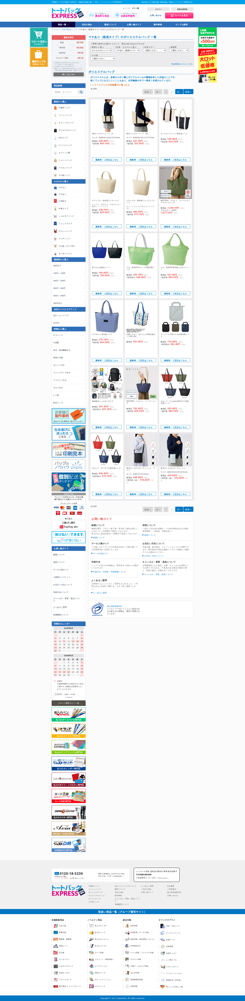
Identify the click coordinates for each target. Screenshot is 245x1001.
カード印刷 (99, 952)
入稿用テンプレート (62, 577)
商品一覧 (62, 24)
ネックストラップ (173, 933)
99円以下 (57, 265)
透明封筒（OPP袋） (174, 980)
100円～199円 (59, 273)
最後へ (188, 91)
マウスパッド (100, 986)
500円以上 (57, 303)
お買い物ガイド (134, 24)
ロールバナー (64, 959)
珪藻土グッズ (100, 973)
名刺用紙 (169, 946)
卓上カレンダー (101, 925)
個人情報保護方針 (114, 606)
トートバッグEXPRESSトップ (64, 29)
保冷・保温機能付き (62, 350)
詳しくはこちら (68, 74)
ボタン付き (58, 387)
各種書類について (61, 614)
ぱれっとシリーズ (61, 315)
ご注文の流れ (146, 889)
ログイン (158, 9)
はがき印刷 (134, 973)
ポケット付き (59, 365)
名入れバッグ (100, 932)
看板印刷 (62, 932)
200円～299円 (59, 280)
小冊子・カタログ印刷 (139, 966)
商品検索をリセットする (182, 64)
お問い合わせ (155, 15)
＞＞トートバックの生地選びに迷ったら (110, 84)
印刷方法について (61, 592)
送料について (150, 535)
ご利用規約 (171, 889)
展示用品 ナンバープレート (70, 986)
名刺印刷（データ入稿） (140, 932)
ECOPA (56, 323)
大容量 (56, 342)
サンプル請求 (181, 24)
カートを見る (181, 15)
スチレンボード (172, 966)
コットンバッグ (94, 889)
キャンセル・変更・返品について (158, 574)
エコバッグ (58, 335)
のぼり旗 (62, 925)
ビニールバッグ (94, 899)
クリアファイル (101, 966)
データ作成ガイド (101, 553)
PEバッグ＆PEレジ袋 (174, 987)
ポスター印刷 (135, 959)
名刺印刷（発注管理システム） (142, 939)
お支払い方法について (153, 556)
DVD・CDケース (173, 926)
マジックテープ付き (62, 372)
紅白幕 (61, 952)
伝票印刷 (134, 986)
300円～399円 (59, 288)
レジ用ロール (171, 960)
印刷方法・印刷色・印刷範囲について (109, 571)
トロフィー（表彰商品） (104, 959)
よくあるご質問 (100, 592)
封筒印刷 (134, 925)
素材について (110, 24)
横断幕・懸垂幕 (65, 939)
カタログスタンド (66, 966)
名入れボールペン (102, 939)
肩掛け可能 (58, 357)
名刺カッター (171, 953)
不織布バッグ (93, 886)
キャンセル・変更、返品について (66, 599)
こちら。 (165, 877)
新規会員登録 (182, 9)
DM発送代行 (135, 946)
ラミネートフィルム (174, 973)
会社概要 (170, 886)
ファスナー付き (60, 380)
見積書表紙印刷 (136, 979)
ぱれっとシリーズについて (125, 886)
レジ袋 (56, 395)
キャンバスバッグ (95, 892)
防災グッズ (58, 402)
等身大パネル (64, 973)
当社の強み (87, 24)
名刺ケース (170, 939)
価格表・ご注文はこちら (106, 159)
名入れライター (101, 946)
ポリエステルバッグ (96, 895)
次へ (179, 91)
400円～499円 (59, 295)
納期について (99, 537)
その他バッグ (93, 902)
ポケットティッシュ (103, 979)
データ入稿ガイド (61, 569)
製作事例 (158, 24)
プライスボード (65, 979)
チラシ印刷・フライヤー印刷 (142, 952)
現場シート (63, 946)
